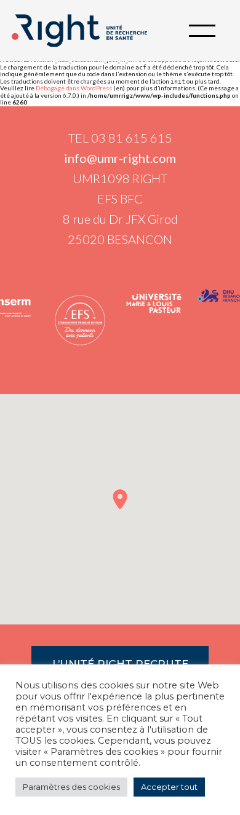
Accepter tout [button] (169, 787)
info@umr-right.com (120, 158)
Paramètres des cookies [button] (71, 787)
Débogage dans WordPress (74, 88)
